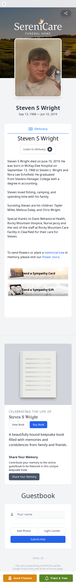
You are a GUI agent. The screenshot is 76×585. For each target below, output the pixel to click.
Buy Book (38, 424)
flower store (50, 257)
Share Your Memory (24, 476)
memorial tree (54, 253)
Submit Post (38, 539)
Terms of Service (48, 568)
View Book (18, 424)
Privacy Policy (27, 568)
